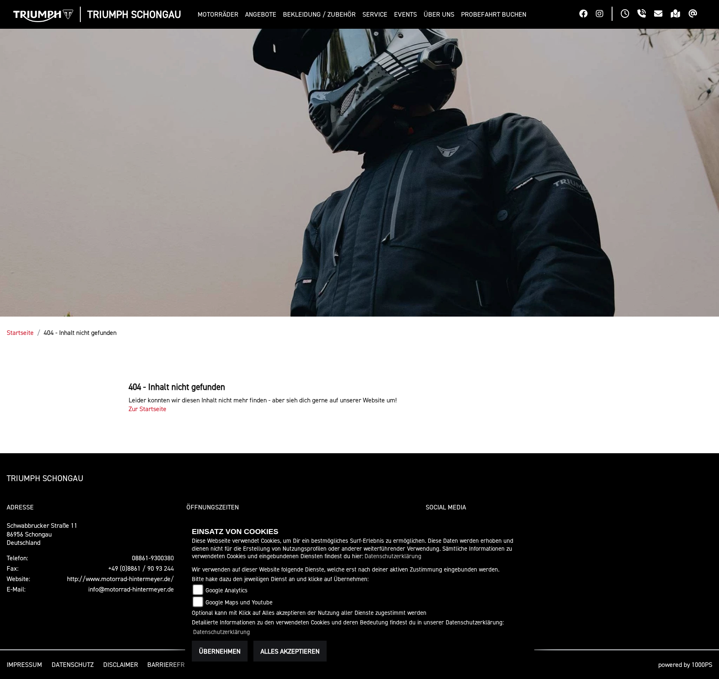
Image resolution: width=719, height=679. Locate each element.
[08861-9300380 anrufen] (645, 15)
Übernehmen (219, 651)
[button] (220, 14)
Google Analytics (227, 590)
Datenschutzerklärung (392, 555)
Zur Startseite (147, 408)
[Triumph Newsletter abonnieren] (697, 15)
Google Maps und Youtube (239, 602)
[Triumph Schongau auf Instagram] (604, 15)
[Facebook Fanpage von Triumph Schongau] (587, 15)
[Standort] (680, 15)
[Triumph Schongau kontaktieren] (662, 15)
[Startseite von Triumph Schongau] (43, 16)
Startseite (20, 332)
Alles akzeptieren (290, 651)
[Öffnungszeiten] (629, 15)
